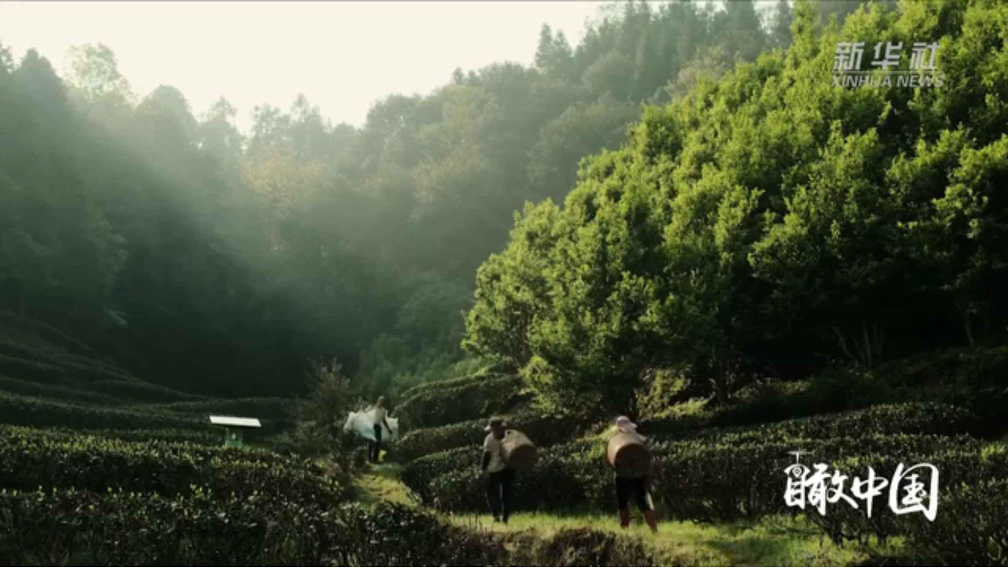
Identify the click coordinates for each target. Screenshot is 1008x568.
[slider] (980, 559)
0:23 (20, 559)
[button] (6, 560)
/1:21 (31, 559)
